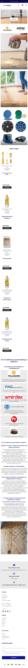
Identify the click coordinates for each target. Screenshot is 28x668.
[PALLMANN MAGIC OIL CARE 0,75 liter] (7, 282)
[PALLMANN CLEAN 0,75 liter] (7, 201)
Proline (3, 623)
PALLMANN (4, 622)
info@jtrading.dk (8, 606)
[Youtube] (6, 611)
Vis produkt (7, 187)
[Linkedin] (8, 611)
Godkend (13, 657)
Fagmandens (4, 617)
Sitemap (3, 608)
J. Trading (7, 5)
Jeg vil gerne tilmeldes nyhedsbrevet (13, 653)
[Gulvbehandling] (14, 51)
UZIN (3, 626)
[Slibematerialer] (14, 127)
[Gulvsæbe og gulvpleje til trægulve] (14, 89)
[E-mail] (14, 650)
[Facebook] (4, 611)
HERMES (3, 619)
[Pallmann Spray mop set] (7, 157)
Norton (3, 620)
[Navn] (14, 646)
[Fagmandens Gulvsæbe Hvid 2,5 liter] (7, 241)
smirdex (3, 625)
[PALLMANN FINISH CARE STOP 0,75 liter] (7, 323)
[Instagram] (10, 611)
